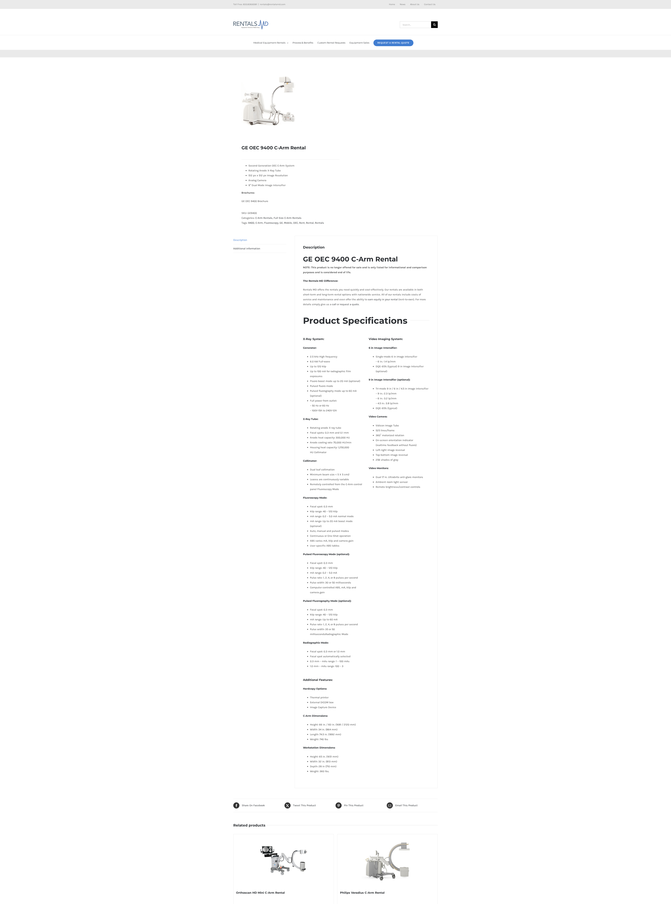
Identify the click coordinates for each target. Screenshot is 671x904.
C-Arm (259, 222)
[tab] (259, 240)
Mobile (288, 222)
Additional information (246, 248)
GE (281, 222)
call (334, 304)
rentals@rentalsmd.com (272, 4)
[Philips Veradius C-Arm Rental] (387, 860)
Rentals (319, 222)
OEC (295, 222)
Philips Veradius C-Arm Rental (362, 892)
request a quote (349, 304)
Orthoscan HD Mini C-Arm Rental (260, 892)
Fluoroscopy (271, 222)
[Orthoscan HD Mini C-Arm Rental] (283, 860)
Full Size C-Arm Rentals (287, 217)
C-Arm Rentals (263, 217)
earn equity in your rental (383, 299)
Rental (310, 222)
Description (240, 240)
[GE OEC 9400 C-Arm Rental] (282, 101)
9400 (251, 222)
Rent (302, 222)
